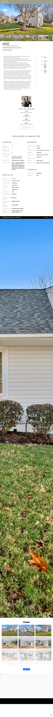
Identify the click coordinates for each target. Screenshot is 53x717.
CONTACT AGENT (26, 127)
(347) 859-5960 (26, 116)
